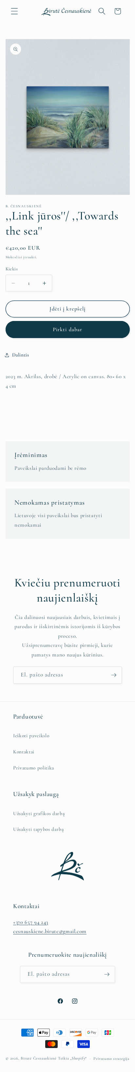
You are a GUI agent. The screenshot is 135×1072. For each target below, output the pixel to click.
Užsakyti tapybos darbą (38, 829)
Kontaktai (23, 752)
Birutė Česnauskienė (39, 1058)
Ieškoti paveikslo (31, 736)
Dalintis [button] (20, 355)
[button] (14, 11)
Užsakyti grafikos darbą (39, 813)
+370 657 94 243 (30, 922)
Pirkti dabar (67, 329)
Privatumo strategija (111, 1058)
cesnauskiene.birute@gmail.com (50, 931)
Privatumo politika (33, 768)
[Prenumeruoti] (114, 675)
